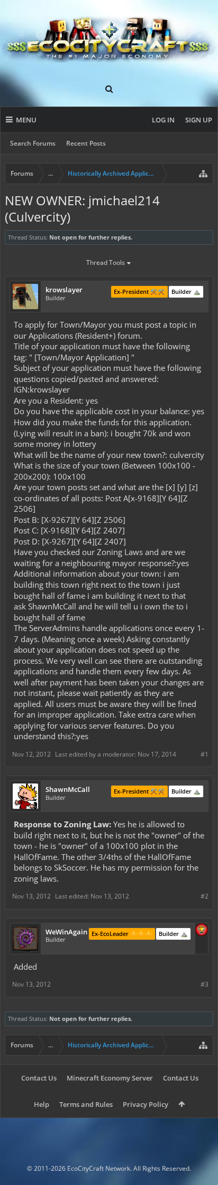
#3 (204, 984)
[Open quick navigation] (203, 174)
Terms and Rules (86, 1104)
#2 (204, 896)
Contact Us (39, 1078)
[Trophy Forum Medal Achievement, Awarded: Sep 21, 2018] (201, 930)
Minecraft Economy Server (110, 1078)
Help (41, 1104)
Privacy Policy (145, 1104)
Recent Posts (86, 143)
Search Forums (33, 143)
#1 (204, 754)
